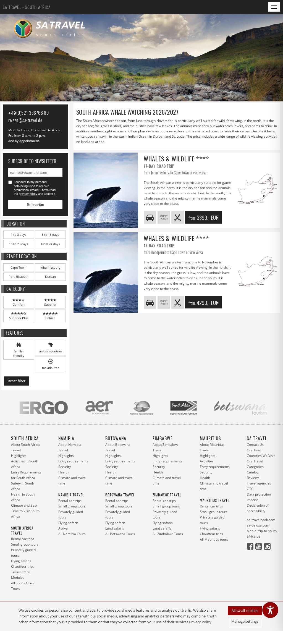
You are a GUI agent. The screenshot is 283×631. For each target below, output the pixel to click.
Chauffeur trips (22, 566)
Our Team (254, 450)
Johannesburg (50, 267)
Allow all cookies (245, 610)
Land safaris (114, 528)
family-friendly (18, 353)
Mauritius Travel (214, 500)
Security (64, 466)
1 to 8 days (18, 234)
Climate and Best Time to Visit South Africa (25, 511)
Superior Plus (18, 318)
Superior (50, 304)
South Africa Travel (22, 530)
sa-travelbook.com (261, 519)
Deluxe (50, 318)
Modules (17, 577)
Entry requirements (73, 461)
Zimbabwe (163, 438)
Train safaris (20, 572)
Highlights (19, 455)
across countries (50, 351)
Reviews (253, 477)
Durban (50, 276)
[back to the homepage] (51, 28)
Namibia (66, 438)
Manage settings (244, 621)
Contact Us (255, 444)
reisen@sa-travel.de (25, 120)
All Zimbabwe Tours (168, 533)
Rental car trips (22, 538)
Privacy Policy (200, 621)
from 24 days (50, 244)
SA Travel (257, 438)
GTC (250, 488)
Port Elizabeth (18, 276)
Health (63, 472)
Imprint (252, 500)
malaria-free (50, 368)
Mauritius (210, 438)
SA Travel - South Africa (27, 7)
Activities (207, 461)
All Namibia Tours (72, 533)
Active (63, 528)
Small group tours (24, 544)
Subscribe (35, 204)
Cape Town (19, 267)
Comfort (19, 304)
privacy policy (28, 193)
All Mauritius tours (214, 539)
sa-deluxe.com (258, 525)
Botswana (115, 438)
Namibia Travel (71, 495)
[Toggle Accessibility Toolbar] (270, 610)
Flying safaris (21, 561)
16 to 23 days (18, 244)
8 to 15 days (50, 234)
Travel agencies (259, 483)
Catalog (253, 472)
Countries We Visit (261, 455)
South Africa (25, 438)
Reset (16, 380)
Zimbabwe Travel (167, 495)
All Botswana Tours (120, 533)
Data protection (259, 494)
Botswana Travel (120, 495)
